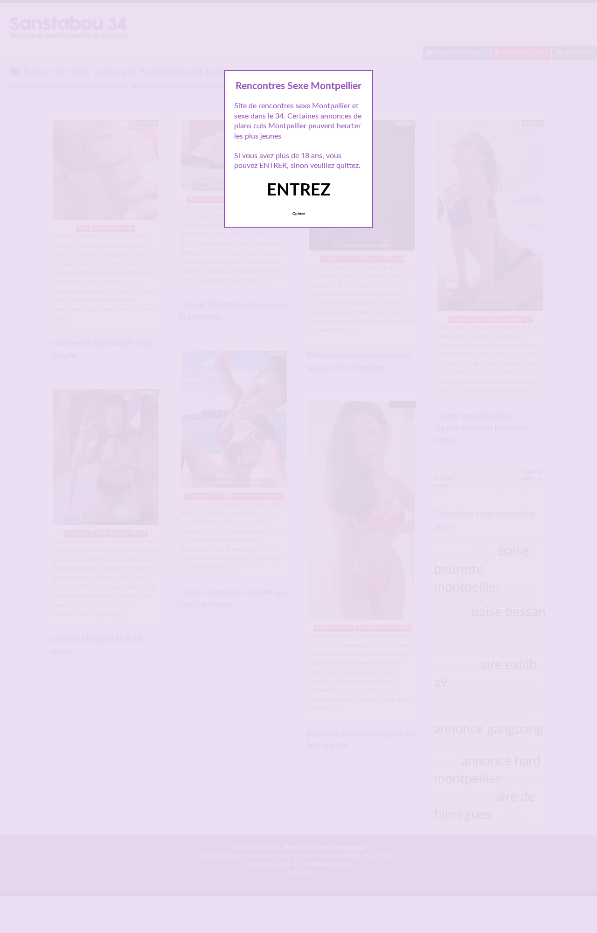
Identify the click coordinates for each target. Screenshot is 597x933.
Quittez (298, 214)
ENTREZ (299, 190)
